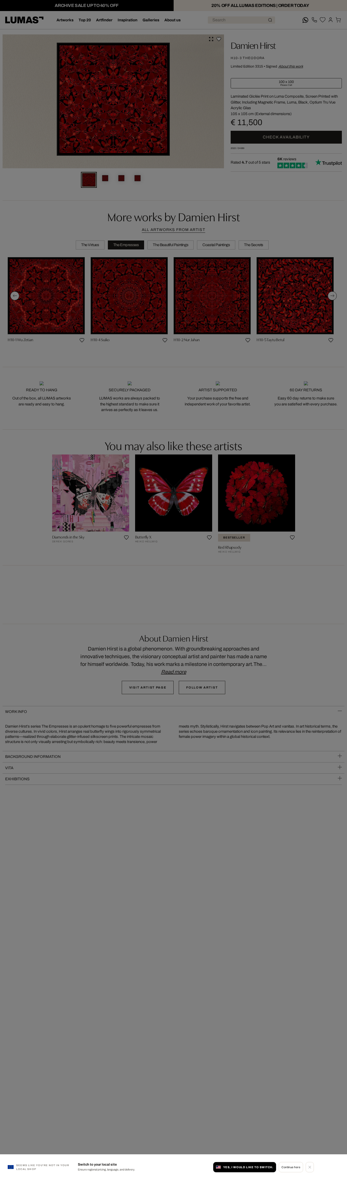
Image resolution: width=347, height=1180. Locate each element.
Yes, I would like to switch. (248, 1167)
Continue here (291, 1167)
